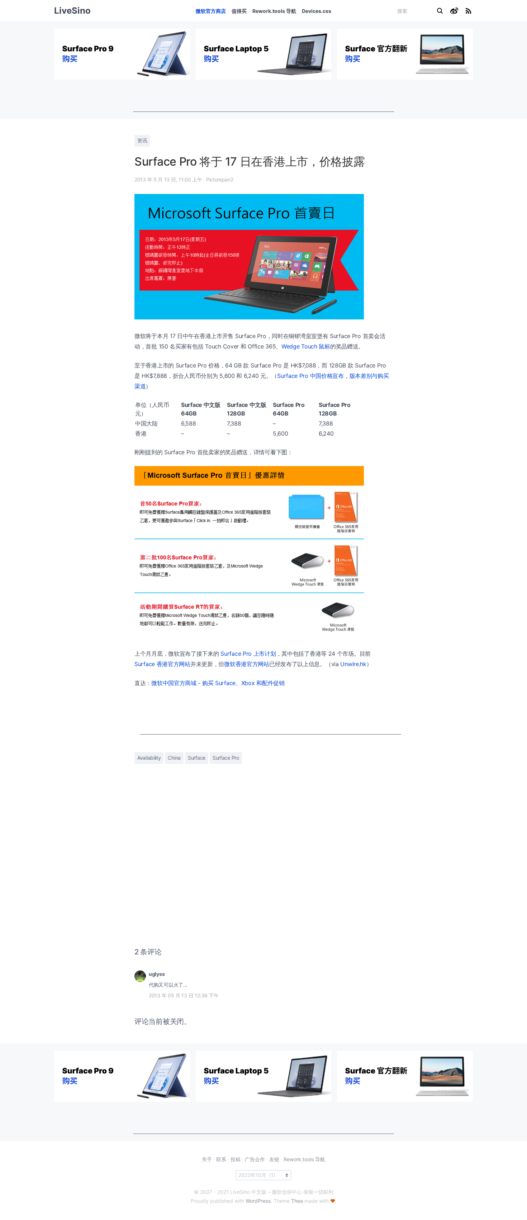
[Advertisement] (263, 96)
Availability (149, 758)
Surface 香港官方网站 (162, 664)
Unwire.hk (353, 664)
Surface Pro (226, 758)
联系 (221, 1159)
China (174, 758)
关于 (207, 1159)
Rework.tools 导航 (274, 11)
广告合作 (255, 1159)
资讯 (142, 140)
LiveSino (72, 10)
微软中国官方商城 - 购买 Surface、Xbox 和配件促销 (218, 683)
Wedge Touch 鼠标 (305, 346)
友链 (274, 1159)
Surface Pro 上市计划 (248, 653)
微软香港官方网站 (246, 664)
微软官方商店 (211, 11)
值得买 (239, 11)
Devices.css (316, 11)
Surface (196, 758)
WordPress (258, 1201)
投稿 (236, 1159)
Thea (297, 1201)
